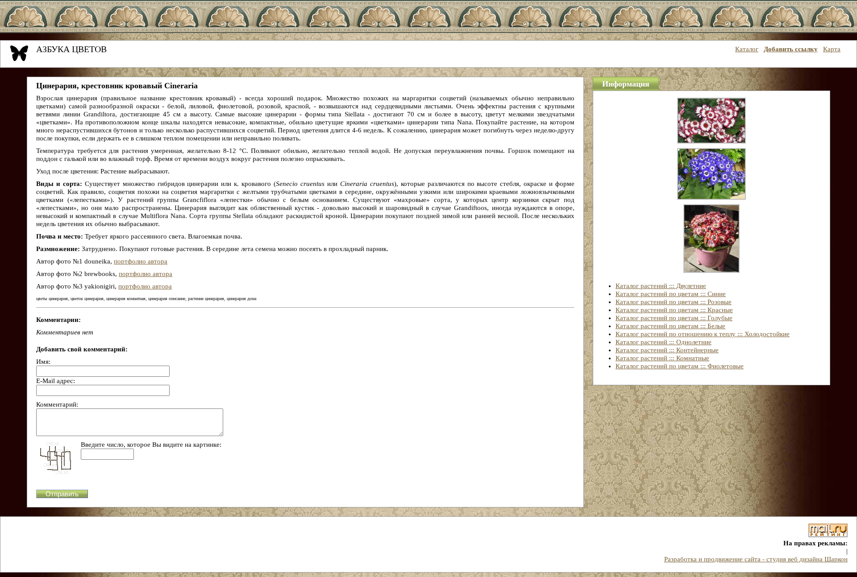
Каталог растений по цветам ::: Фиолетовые (680, 366)
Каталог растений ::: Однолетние (663, 342)
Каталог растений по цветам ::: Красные (674, 309)
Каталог (746, 49)
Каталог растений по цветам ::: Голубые (674, 317)
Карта (831, 49)
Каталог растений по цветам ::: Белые (670, 326)
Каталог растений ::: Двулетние (661, 285)
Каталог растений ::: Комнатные (662, 358)
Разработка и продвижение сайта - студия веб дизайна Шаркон (756, 559)
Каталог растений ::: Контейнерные (667, 350)
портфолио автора (140, 261)
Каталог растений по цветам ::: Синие (671, 293)
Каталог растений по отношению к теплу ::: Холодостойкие (703, 334)
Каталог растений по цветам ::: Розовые (674, 301)
